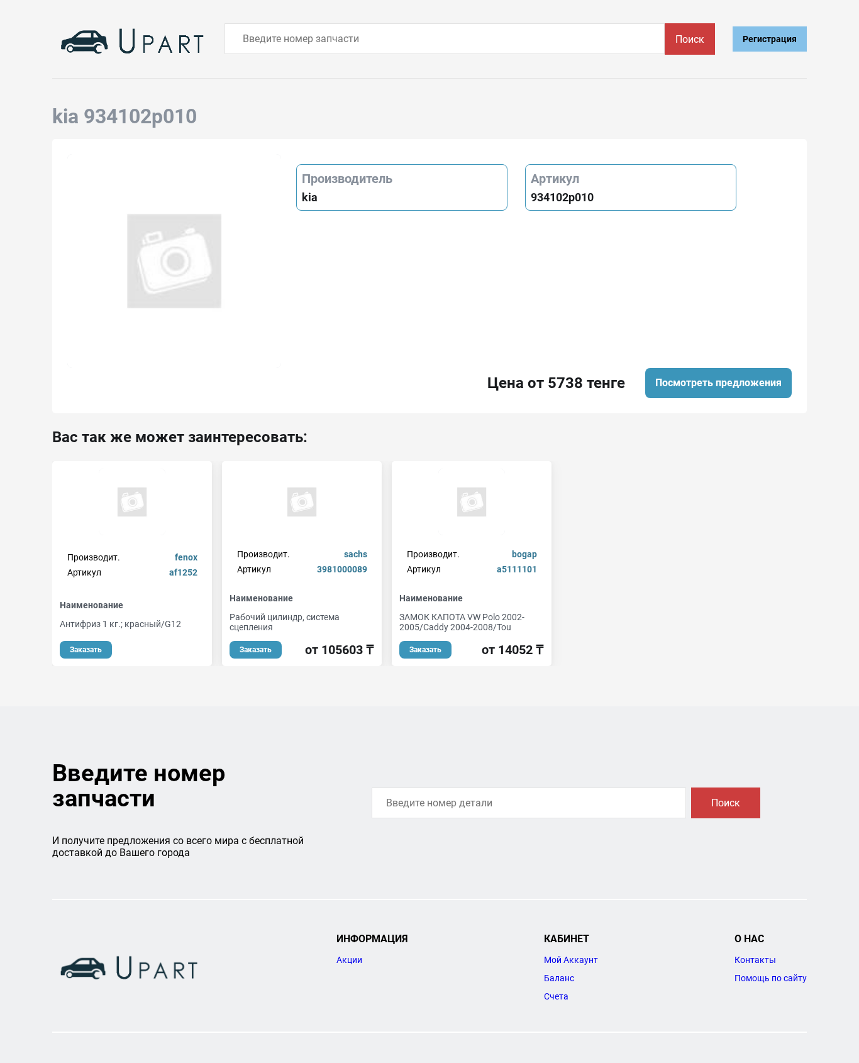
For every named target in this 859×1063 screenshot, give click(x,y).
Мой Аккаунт (571, 960)
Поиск (689, 39)
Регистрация (770, 39)
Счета (556, 996)
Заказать (86, 649)
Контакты (755, 960)
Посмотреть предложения (718, 383)
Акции (349, 960)
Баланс (559, 978)
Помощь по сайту (770, 978)
